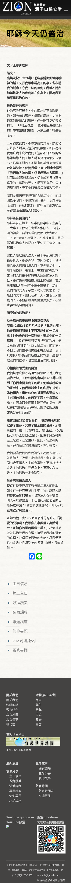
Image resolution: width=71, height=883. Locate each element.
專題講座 (20, 621)
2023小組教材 (24, 640)
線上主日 (20, 593)
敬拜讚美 (20, 602)
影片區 (10, 724)
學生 (39, 705)
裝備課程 (20, 612)
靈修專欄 (20, 650)
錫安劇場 (45, 768)
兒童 (39, 700)
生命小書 (45, 773)
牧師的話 (12, 705)
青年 (39, 710)
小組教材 (15, 801)
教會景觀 (12, 719)
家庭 (39, 714)
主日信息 (20, 583)
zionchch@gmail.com (47, 875)
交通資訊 (45, 796)
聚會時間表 (46, 791)
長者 (39, 719)
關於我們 (12, 700)
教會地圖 (12, 714)
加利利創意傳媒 (56, 880)
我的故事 (45, 778)
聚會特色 (12, 710)
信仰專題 (20, 631)
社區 (39, 724)
